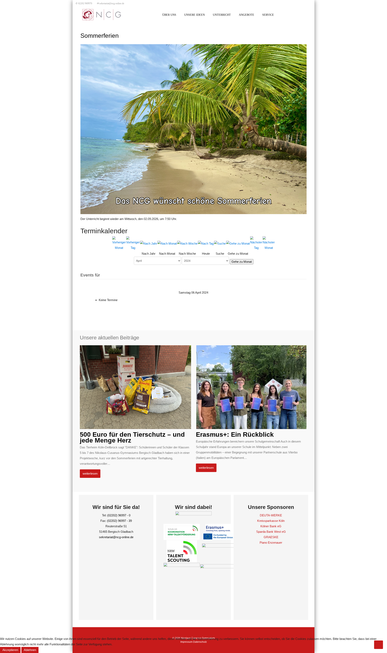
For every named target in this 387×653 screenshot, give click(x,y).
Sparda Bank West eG (271, 531)
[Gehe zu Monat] (238, 243)
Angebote (246, 14)
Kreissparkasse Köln (271, 520)
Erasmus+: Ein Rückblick (235, 434)
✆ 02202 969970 (84, 3)
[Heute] (206, 243)
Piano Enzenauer (271, 542)
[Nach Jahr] (148, 243)
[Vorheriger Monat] (119, 243)
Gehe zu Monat (241, 261)
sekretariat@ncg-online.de (110, 3)
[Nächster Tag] (256, 243)
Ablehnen (30, 650)
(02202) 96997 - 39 (119, 520)
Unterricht (222, 14)
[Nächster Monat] (269, 243)
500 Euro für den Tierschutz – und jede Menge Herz (132, 437)
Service (268, 14)
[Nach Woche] (187, 243)
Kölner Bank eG (270, 526)
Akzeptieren (10, 650)
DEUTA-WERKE (271, 515)
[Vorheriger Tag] (133, 243)
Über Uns (169, 14)
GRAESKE (271, 537)
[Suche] (220, 243)
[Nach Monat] (167, 243)
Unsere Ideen (194, 14)
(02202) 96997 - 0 (118, 515)
